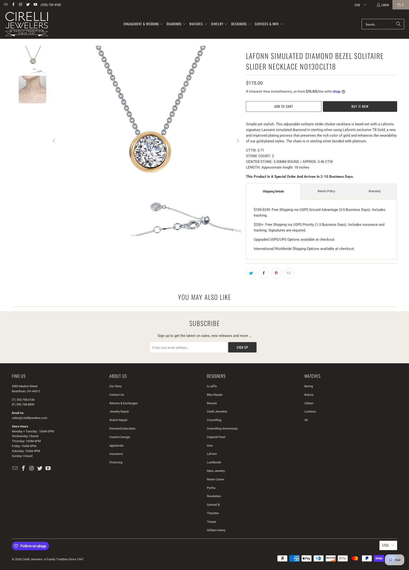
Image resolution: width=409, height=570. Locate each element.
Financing (115, 462)
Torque (211, 521)
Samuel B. (213, 504)
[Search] (398, 24)
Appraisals (116, 445)
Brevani (212, 403)
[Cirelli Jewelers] (27, 24)
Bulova (308, 394)
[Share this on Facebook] (263, 273)
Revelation (214, 496)
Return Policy (326, 191)
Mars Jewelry (216, 471)
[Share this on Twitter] (251, 273)
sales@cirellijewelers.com (29, 418)
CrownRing (214, 420)
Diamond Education (122, 428)
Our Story (115, 386)
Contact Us (116, 394)
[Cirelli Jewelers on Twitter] (28, 5)
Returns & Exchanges (123, 403)
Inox (210, 445)
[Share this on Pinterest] (276, 273)
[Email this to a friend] (289, 273)
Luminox (310, 411)
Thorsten (213, 513)
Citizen (308, 403)
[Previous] (54, 141)
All (306, 420)
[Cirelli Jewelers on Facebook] (13, 5)
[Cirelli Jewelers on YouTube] (35, 5)
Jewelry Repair (119, 411)
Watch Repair (118, 420)
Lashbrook (214, 462)
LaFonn (212, 454)
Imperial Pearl (216, 437)
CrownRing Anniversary (222, 428)
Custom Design (119, 437)
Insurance (116, 454)
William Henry (216, 530)
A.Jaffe (212, 386)
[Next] (237, 141)
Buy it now (360, 106)
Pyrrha (211, 488)
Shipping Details (273, 191)
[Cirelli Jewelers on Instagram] (20, 5)
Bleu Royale (214, 394)
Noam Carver (215, 479)
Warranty (375, 191)
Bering (308, 386)
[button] (144, 24)
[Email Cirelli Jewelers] (6, 5)
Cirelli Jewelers (217, 411)
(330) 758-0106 (51, 5)
